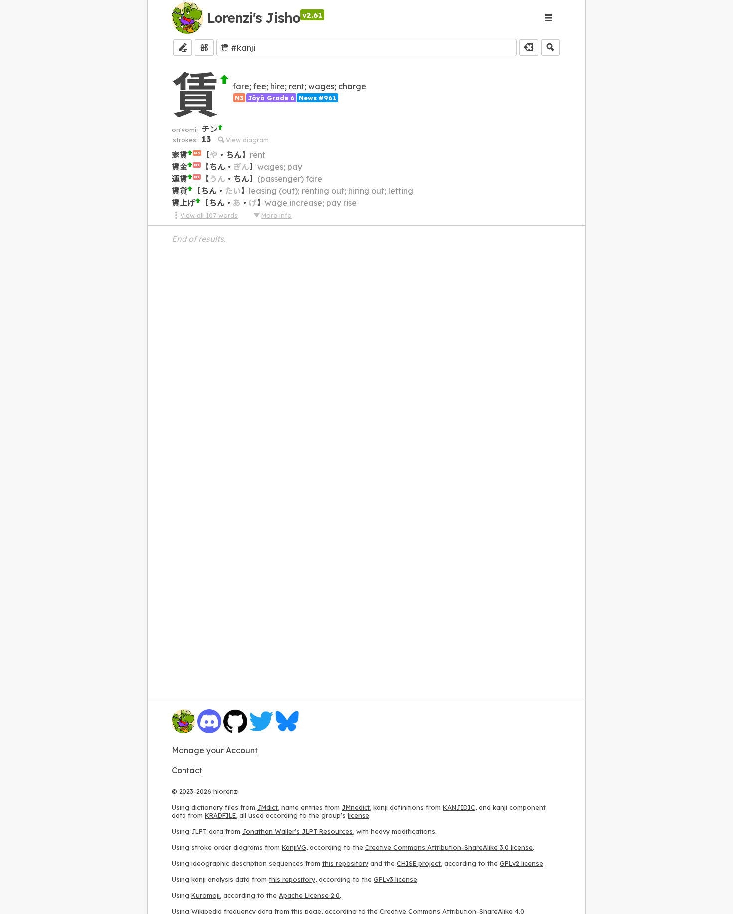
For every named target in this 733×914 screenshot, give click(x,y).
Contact (187, 770)
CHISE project (419, 863)
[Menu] (548, 18)
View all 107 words (209, 215)
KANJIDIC (459, 807)
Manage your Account (215, 750)
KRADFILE (220, 815)
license (358, 815)
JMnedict (356, 807)
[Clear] (529, 47)
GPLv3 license (395, 879)
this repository (345, 863)
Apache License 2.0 (309, 895)
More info (276, 215)
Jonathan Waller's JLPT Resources (297, 831)
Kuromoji (205, 895)
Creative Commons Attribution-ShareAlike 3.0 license (449, 847)
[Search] (550, 47)
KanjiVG (294, 847)
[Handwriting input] (182, 47)
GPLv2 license (521, 863)
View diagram (247, 140)
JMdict (267, 807)
